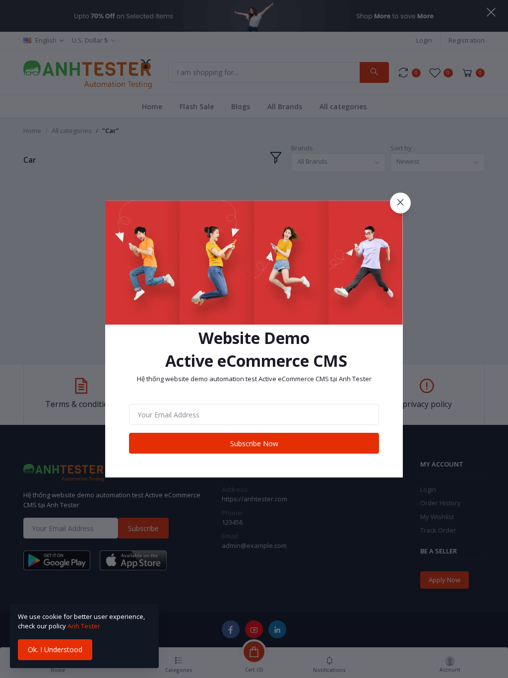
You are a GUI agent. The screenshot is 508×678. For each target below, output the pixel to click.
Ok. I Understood (55, 649)
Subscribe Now (254, 443)
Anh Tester (83, 625)
